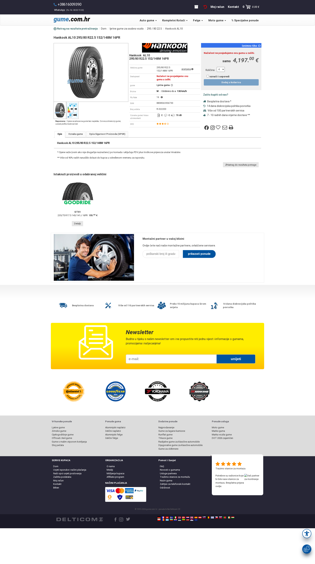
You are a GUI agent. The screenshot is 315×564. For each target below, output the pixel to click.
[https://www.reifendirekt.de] (159, 517)
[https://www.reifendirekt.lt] (183, 520)
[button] (306, 533)
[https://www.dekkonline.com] (179, 517)
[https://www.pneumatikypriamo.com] (220, 517)
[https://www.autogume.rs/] (191, 520)
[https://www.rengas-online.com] (212, 517)
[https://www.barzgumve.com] (171, 520)
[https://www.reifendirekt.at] (200, 517)
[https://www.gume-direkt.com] (204, 517)
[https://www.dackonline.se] (171, 517)
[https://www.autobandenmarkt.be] (208, 517)
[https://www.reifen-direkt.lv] (187, 520)
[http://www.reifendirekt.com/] (196, 520)
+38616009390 (69, 4)
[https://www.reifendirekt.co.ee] (179, 520)
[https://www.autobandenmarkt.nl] (187, 517)
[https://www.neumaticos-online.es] (196, 517)
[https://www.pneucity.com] (224, 517)
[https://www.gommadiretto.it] (175, 517)
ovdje (218, 486)
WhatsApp (69, 10)
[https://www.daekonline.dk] (183, 517)
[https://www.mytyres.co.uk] (191, 517)
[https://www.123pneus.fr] (163, 517)
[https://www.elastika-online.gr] (167, 520)
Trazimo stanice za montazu (230, 468)
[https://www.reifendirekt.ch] (167, 517)
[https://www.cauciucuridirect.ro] (163, 520)
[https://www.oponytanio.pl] (159, 520)
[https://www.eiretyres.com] (228, 517)
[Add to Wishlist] (218, 127)
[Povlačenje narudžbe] (205, 7)
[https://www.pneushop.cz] (216, 517)
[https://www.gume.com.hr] (175, 520)
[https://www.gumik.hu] (232, 517)
